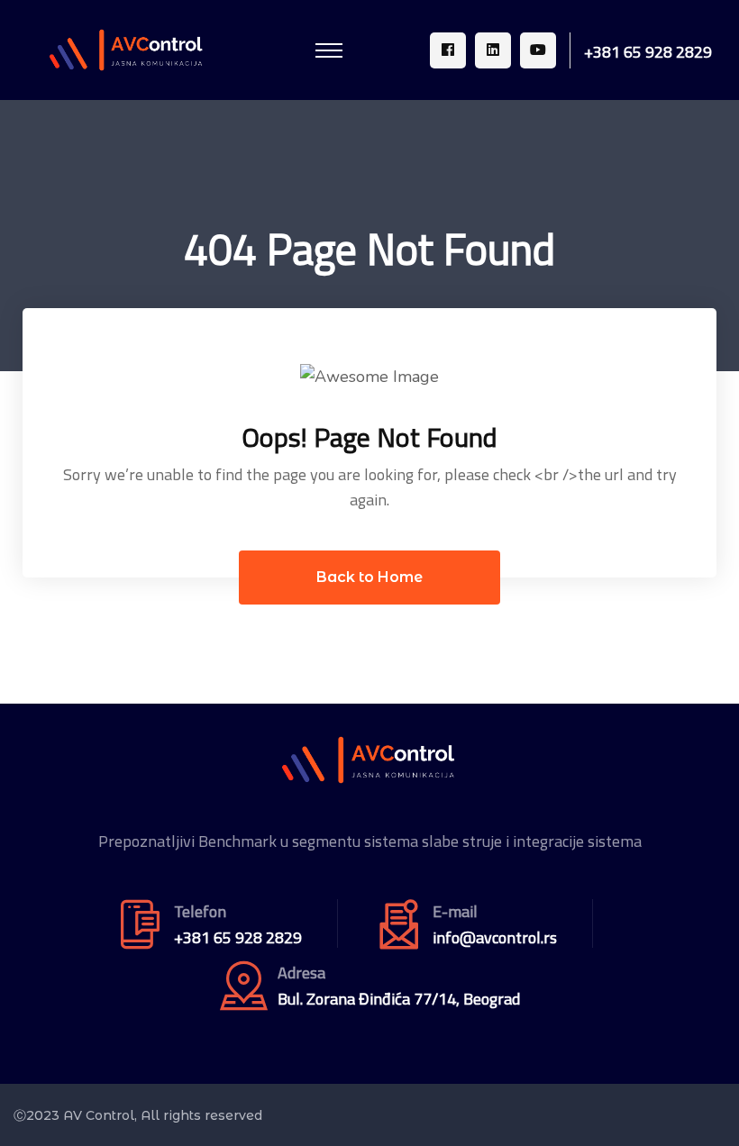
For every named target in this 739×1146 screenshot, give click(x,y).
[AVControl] (127, 48)
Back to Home (369, 577)
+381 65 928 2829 (648, 52)
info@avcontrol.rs (495, 938)
